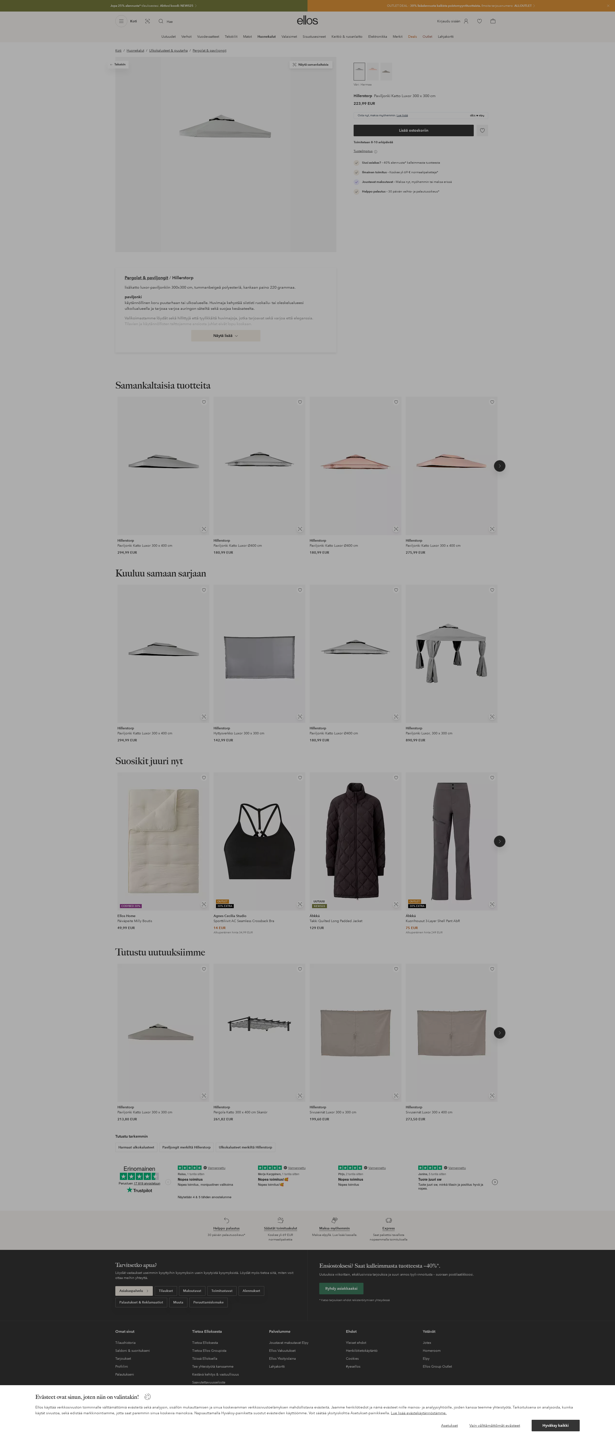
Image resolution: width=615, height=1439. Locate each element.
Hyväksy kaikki (555, 1425)
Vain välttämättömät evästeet (494, 1425)
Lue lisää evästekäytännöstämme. (419, 1413)
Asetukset (449, 1425)
